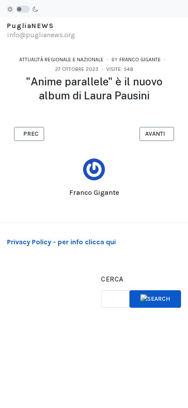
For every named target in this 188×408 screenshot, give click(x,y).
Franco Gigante (94, 192)
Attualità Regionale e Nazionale (61, 59)
